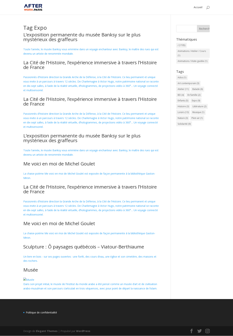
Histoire (183, 106)
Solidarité (184, 123)
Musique (198, 112)
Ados (182, 77)
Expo (196, 100)
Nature (183, 118)
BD (181, 94)
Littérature (199, 106)
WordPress (83, 331)
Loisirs (183, 112)
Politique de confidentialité (41, 312)
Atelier (183, 89)
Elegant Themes (47, 331)
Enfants (183, 100)
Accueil (198, 7)
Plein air (197, 118)
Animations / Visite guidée (192, 61)
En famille (193, 94)
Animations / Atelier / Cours (192, 53)
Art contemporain (188, 83)
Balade (197, 89)
